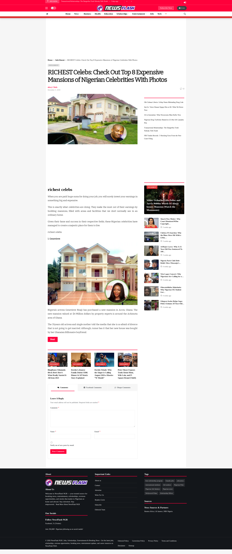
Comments (64, 387)
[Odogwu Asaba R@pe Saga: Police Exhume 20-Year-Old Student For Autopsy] (151, 305)
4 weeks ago (167, 267)
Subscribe (98, 505)
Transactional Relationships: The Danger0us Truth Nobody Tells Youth (84, 1)
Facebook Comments (94, 387)
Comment (54, 408)
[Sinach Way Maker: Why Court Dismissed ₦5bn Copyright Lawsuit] (151, 223)
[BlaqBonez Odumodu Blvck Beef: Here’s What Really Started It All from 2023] (57, 360)
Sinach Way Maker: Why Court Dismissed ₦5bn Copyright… (170, 221)
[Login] (185, 2)
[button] (46, 8)
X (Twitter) (57, 523)
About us (98, 481)
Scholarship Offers (166, 493)
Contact (97, 485)
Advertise (98, 490)
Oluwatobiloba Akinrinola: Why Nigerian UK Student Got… (170, 289)
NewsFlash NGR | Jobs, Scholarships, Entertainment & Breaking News (75, 540)
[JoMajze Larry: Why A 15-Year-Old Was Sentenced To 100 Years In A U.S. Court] (151, 251)
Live (183, 8)
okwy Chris (52, 87)
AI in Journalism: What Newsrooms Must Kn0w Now (162, 115)
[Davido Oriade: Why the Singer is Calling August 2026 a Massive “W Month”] (104, 360)
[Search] (185, 14)
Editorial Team (100, 510)
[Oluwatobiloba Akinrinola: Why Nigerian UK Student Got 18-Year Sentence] (151, 291)
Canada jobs (170, 481)
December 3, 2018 (54, 90)
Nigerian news (168, 489)
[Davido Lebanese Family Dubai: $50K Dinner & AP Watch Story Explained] (81, 360)
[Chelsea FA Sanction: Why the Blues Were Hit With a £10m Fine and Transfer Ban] (151, 237)
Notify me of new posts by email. (62, 445)
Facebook (48, 523)
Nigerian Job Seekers (153, 489)
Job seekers (167, 485)
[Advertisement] (116, 39)
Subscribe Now (166, 8)
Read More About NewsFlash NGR (68, 504)
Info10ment (53, 65)
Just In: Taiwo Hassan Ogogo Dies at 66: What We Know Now (163, 108)
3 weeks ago (167, 227)
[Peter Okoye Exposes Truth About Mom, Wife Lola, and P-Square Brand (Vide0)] (128, 360)
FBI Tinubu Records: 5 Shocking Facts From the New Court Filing (162, 137)
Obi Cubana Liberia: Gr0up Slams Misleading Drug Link (163, 102)
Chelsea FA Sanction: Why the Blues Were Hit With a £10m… (170, 235)
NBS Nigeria (168, 511)
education (180, 481)
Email (97, 431)
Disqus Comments (123, 387)
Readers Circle (100, 500)
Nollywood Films (151, 493)
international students (153, 485)
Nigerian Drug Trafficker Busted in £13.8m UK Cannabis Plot (164, 121)
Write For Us (99, 495)
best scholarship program (154, 481)
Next (52, 339)
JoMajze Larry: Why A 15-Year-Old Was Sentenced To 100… (171, 249)
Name (53, 431)
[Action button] (47, 14)
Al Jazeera (158, 511)
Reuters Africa (149, 511)
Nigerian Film (179, 485)
